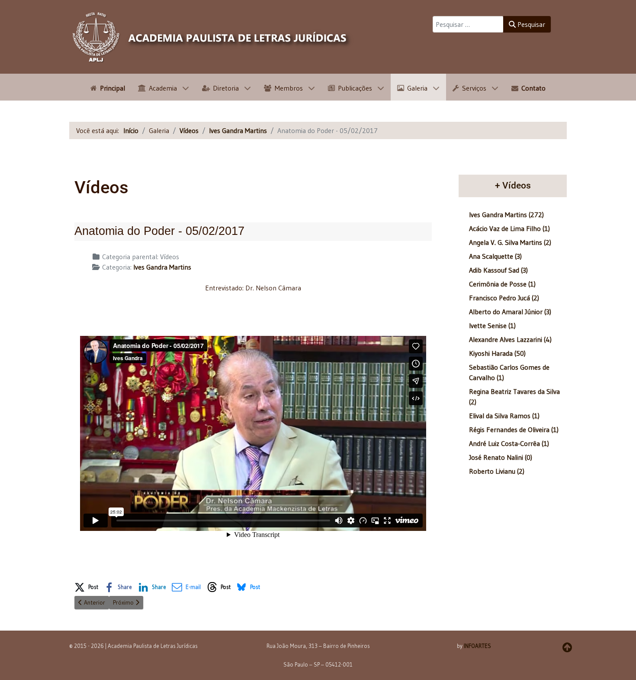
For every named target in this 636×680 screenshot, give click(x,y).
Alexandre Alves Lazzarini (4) (510, 339)
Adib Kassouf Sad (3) (498, 270)
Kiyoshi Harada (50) (497, 353)
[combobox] (468, 24)
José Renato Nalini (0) (500, 457)
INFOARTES (477, 645)
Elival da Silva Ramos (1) (504, 415)
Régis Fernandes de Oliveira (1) (514, 429)
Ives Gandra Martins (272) (506, 214)
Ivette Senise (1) (492, 325)
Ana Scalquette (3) (495, 256)
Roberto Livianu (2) (496, 471)
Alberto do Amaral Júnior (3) (510, 311)
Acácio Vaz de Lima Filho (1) (509, 228)
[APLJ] (212, 37)
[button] (86, 585)
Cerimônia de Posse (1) (502, 284)
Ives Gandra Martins (162, 267)
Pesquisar (530, 24)
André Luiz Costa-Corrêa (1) (509, 443)
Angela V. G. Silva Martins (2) (510, 242)
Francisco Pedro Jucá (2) (504, 297)
